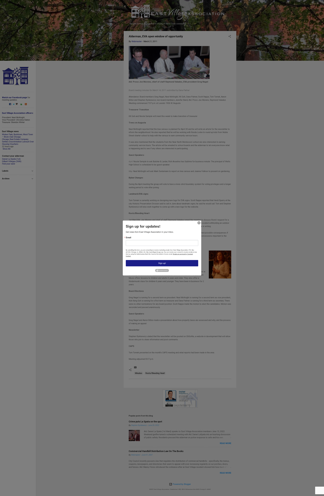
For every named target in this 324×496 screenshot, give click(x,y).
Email (128, 237)
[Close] (198, 222)
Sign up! (162, 263)
